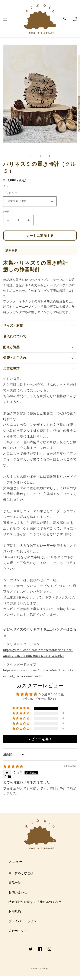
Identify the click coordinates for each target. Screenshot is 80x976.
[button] (5, 18)
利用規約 (15, 911)
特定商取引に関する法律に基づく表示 (35, 902)
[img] (13, 766)
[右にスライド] (49, 156)
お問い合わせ (18, 892)
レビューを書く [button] (40, 739)
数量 (6, 211)
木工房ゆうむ (43, 969)
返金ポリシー (18, 931)
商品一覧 (15, 882)
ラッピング (10, 193)
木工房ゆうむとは (21, 873)
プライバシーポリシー (24, 921)
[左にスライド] (30, 156)
